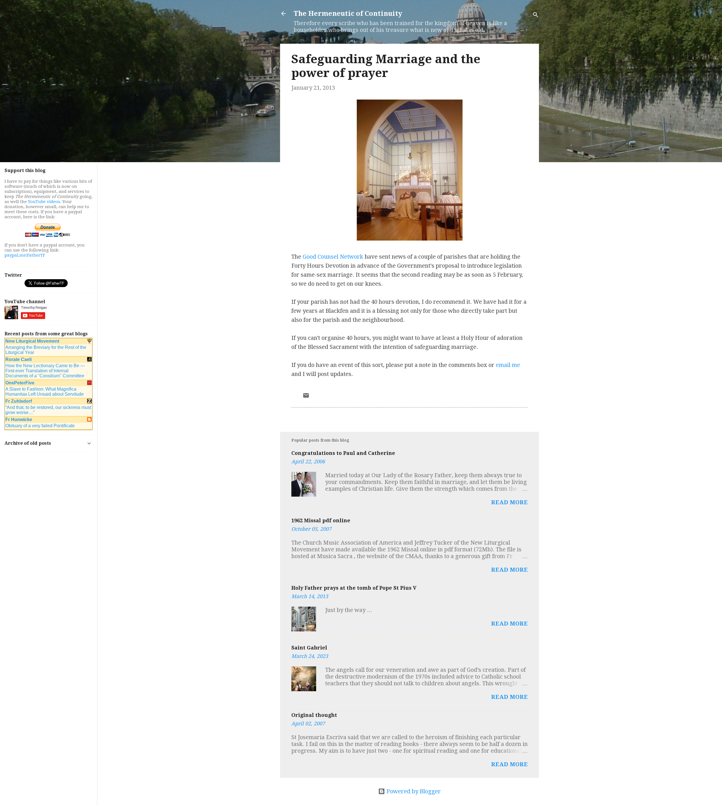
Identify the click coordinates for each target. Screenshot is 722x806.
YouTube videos (44, 201)
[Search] (535, 15)
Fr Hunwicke (18, 419)
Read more (509, 502)
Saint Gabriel (309, 648)
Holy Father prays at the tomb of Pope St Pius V (354, 588)
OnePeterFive (19, 382)
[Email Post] (306, 396)
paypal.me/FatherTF (25, 255)
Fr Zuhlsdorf (18, 401)
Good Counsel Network (333, 256)
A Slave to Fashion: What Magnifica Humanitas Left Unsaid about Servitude (44, 392)
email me (508, 365)
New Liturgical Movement (32, 341)
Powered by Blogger (413, 791)
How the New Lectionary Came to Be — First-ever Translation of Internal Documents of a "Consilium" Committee (45, 370)
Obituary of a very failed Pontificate (40, 425)
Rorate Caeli (18, 359)
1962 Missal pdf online (320, 520)
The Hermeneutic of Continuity (348, 13)
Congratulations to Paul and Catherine (343, 453)
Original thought (314, 715)
